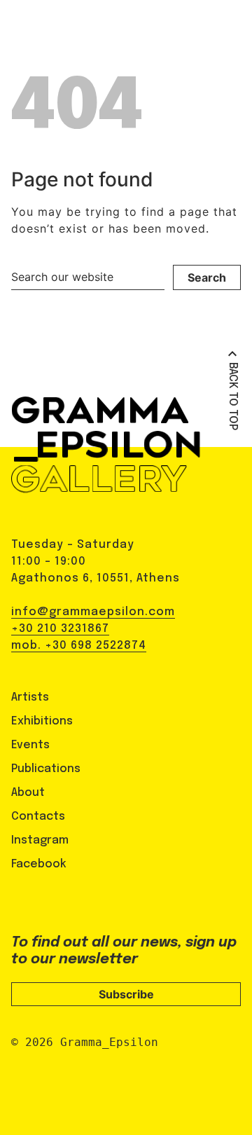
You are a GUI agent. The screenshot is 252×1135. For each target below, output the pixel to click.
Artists (30, 697)
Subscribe (126, 994)
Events (30, 745)
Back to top (233, 396)
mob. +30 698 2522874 (78, 646)
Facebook (38, 864)
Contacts (38, 817)
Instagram (40, 840)
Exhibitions (42, 721)
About (28, 793)
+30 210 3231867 (60, 629)
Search (207, 277)
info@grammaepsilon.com (93, 612)
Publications (45, 769)
